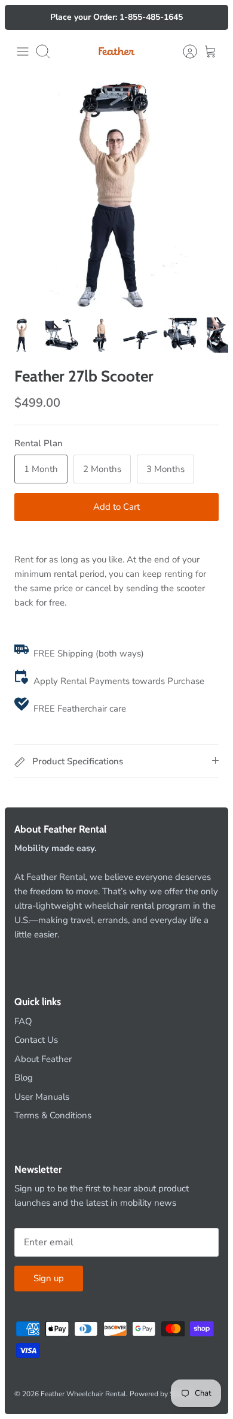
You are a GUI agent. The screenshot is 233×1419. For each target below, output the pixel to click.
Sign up (48, 1278)
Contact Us (36, 1040)
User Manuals (41, 1097)
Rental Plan (38, 443)
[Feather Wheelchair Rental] (116, 52)
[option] (116, 193)
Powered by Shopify (162, 1394)
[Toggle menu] (23, 51)
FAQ (23, 1021)
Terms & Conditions (52, 1115)
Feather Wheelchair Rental (83, 1394)
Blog (23, 1078)
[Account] (184, 51)
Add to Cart (116, 507)
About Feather (43, 1059)
